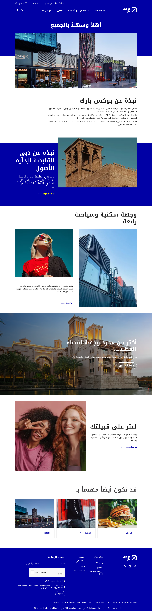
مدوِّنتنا (82, 566)
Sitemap (56, 602)
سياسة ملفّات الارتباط (68, 602)
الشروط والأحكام (50, 581)
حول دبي (100, 567)
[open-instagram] (130, 566)
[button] (100, 10)
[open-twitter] (125, 566)
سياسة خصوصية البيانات (84, 602)
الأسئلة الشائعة (79, 570)
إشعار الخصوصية (27, 585)
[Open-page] (117, 513)
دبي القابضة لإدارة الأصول (96, 573)
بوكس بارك (99, 562)
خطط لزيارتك (36, 3)
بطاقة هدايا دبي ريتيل (54, 3)
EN (22, 10)
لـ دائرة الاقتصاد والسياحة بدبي (49, 608)
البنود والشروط (99, 602)
